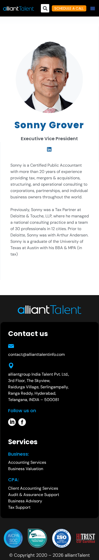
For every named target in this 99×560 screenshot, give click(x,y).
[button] (92, 8)
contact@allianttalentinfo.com (36, 354)
